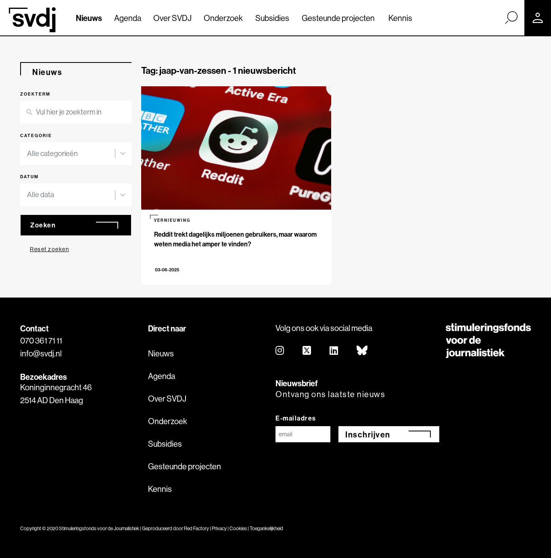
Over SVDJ (172, 18)
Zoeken (43, 225)
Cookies (238, 528)
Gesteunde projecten (338, 18)
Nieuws (89, 18)
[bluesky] (362, 351)
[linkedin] (334, 351)
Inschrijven (367, 434)
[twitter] (307, 351)
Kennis (400, 18)
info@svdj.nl (41, 353)
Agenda (127, 18)
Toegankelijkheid (266, 528)
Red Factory (196, 528)
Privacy (219, 528)
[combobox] (75, 153)
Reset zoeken (49, 249)
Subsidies (272, 18)
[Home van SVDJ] (32, 19)
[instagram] (280, 351)
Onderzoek (223, 18)
